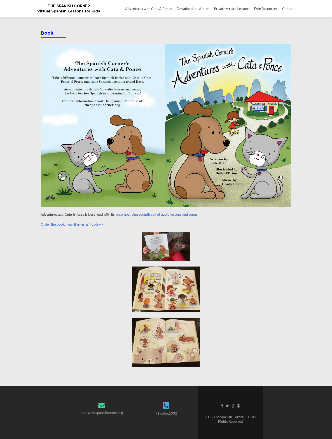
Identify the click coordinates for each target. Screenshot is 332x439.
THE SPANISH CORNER (69, 6)
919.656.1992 (166, 413)
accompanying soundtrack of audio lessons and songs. (156, 214)
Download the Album (193, 8)
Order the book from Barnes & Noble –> (72, 224)
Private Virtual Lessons (231, 8)
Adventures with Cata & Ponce (148, 8)
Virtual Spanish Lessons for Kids (68, 11)
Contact (288, 8)
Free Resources (266, 8)
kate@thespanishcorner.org (101, 412)
